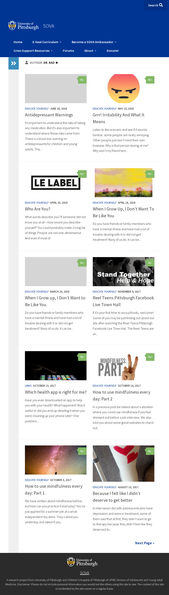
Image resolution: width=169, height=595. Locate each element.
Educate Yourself (37, 108)
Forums (68, 50)
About (88, 50)
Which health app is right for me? (56, 392)
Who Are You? (37, 209)
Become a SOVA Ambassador (92, 42)
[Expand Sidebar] (13, 63)
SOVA (48, 25)
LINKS (28, 385)
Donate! (113, 50)
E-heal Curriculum (45, 42)
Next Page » (144, 543)
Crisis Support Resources (31, 50)
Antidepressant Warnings (49, 115)
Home (18, 42)
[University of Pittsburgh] (23, 29)
